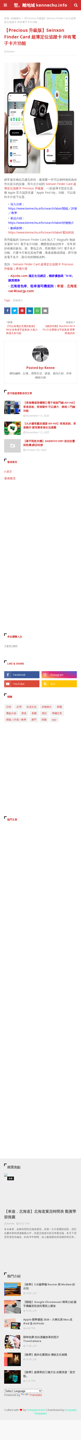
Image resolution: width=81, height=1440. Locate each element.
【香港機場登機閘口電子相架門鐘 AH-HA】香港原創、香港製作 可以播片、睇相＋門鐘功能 (49, 406)
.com (24, 276)
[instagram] (59, 674)
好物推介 (16, 18)
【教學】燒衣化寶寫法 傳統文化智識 (45, 1354)
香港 (23, 713)
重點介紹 (11, 713)
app (54, 719)
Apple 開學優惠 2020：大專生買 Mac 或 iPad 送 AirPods (47, 1321)
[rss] (59, 683)
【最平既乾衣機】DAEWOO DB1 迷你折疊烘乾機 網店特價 (49, 443)
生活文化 (32, 707)
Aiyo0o (15, 276)
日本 (8, 707)
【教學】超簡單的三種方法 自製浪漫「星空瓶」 (49, 1374)
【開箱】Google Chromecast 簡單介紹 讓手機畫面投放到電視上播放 (49, 1304)
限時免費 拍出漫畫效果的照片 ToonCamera (41, 1339)
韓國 (44, 719)
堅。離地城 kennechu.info (40, 5)
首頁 (6, 18)
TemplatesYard (36, 1410)
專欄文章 (57, 713)
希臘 (59, 707)
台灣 (18, 707)
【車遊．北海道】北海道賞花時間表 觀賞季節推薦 (40, 1214)
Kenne (10, 51)
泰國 (34, 713)
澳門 (33, 719)
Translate (35, 1395)
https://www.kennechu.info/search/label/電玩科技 (41, 232)
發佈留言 (10, 478)
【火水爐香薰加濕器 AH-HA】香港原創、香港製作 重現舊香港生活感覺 (49, 425)
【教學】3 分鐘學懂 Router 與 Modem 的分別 (49, 1286)
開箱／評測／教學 (16, 719)
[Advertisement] (40, 527)
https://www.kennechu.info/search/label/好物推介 (41, 223)
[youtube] (21, 683)
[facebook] (21, 674)
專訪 (44, 713)
